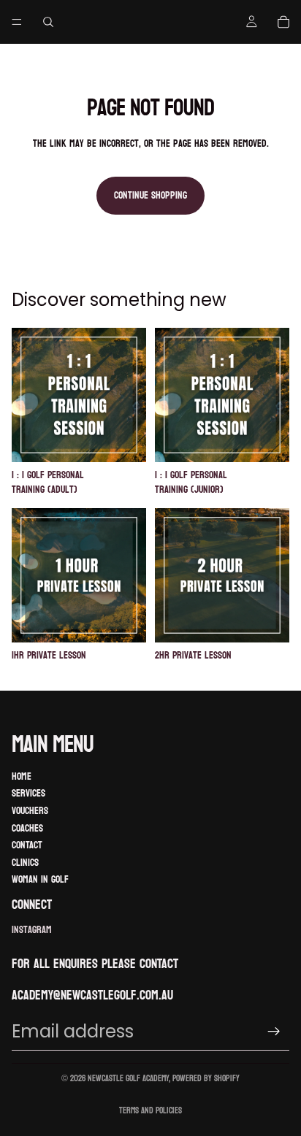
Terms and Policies (150, 1110)
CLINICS (25, 862)
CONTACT (27, 845)
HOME (21, 776)
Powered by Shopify (206, 1078)
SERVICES (28, 793)
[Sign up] (274, 1031)
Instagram (32, 930)
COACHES (27, 828)
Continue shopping (150, 195)
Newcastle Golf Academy (128, 1078)
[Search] (48, 22)
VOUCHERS (30, 811)
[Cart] (283, 22)
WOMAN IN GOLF (40, 879)
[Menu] (17, 22)
